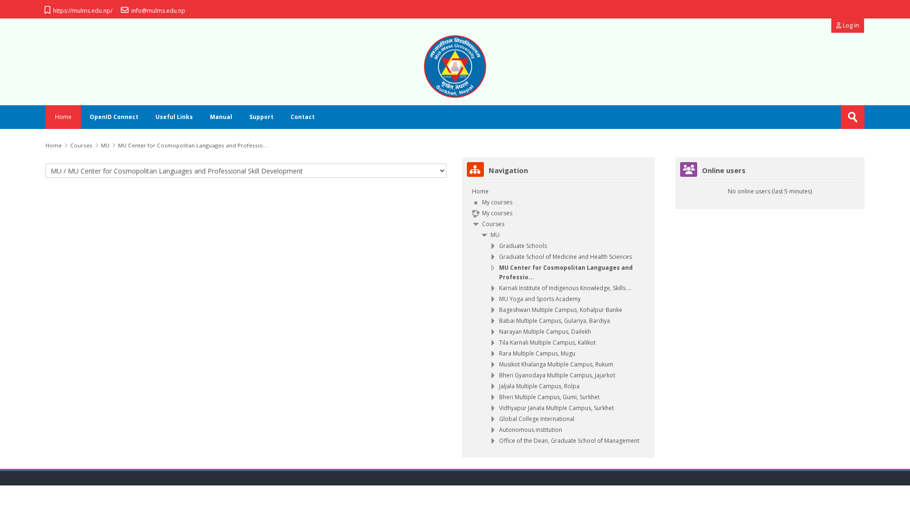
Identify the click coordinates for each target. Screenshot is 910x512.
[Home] (455, 66)
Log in (850, 25)
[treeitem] (558, 316)
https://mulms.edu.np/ (82, 11)
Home (63, 117)
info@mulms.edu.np (158, 11)
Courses (493, 224)
